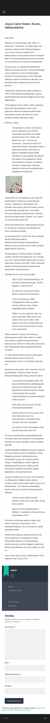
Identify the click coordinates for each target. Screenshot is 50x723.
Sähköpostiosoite (13, 674)
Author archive (12, 576)
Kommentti (10, 627)
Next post (12, 606)
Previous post (13, 602)
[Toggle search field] (46, 12)
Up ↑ (46, 718)
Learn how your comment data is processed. (23, 709)
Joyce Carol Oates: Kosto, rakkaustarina (23, 25)
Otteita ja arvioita (15, 590)
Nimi (7, 663)
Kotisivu (8, 686)
